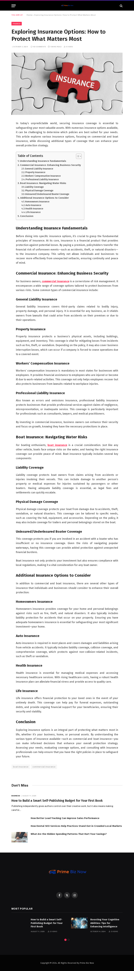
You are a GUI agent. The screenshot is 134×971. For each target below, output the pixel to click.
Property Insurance (35, 172)
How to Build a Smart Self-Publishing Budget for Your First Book (57, 801)
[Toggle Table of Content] (77, 156)
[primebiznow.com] (67, 5)
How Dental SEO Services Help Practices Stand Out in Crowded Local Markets (76, 826)
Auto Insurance (33, 205)
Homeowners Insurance (37, 201)
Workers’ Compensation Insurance (43, 176)
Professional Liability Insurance (42, 179)
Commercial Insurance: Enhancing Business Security (50, 165)
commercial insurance (44, 767)
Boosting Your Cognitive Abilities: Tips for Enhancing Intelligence (104, 923)
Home (29, 15)
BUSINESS (15, 796)
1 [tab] (65, 940)
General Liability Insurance (39, 168)
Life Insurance (33, 212)
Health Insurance (34, 208)
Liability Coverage (34, 187)
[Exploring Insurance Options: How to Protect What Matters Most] (67, 114)
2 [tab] (68, 940)
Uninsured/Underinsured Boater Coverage (47, 194)
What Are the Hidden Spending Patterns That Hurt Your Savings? (69, 833)
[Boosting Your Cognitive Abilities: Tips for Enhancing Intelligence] (79, 923)
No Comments (39, 47)
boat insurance (20, 767)
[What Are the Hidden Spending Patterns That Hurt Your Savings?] (19, 837)
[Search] (121, 5)
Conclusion (26, 216)
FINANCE (16, 24)
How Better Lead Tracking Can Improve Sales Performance (65, 818)
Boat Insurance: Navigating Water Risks (43, 183)
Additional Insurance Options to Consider (44, 197)
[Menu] (13, 5)
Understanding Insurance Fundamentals (43, 161)
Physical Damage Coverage (39, 190)
